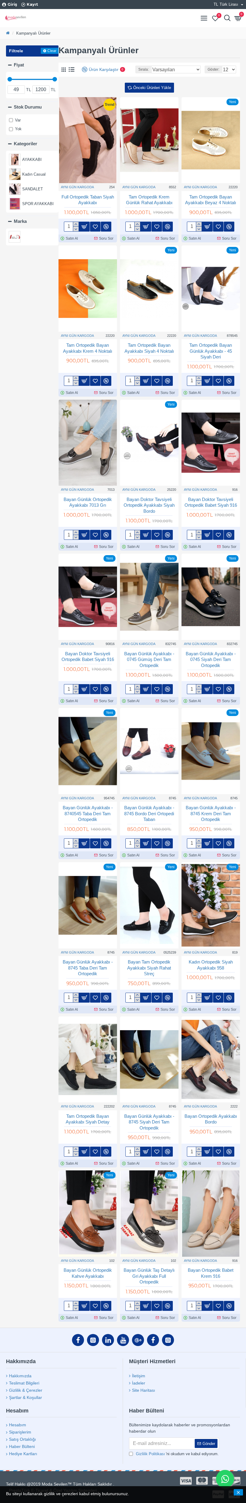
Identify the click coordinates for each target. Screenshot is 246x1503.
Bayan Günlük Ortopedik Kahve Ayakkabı (88, 1273)
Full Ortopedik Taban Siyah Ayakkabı (88, 199)
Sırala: (143, 69)
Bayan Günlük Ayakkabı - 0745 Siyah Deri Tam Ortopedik (211, 659)
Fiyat (19, 64)
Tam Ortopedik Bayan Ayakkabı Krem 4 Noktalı (87, 348)
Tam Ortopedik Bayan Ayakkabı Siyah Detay (88, 1119)
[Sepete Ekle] (84, 843)
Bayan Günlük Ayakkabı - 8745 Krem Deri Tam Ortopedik (211, 813)
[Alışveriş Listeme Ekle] (95, 843)
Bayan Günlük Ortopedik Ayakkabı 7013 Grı (88, 502)
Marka (20, 221)
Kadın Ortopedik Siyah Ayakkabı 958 (211, 964)
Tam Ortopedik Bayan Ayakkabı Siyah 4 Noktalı (149, 348)
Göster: (213, 69)
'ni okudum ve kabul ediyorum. (177, 1454)
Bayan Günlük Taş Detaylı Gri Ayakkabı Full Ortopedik (149, 1276)
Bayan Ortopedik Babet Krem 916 (210, 1273)
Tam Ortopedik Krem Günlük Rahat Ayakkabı (149, 199)
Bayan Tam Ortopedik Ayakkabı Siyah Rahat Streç (149, 967)
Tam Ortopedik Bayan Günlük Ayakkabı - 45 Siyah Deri (210, 351)
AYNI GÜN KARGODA (77, 187)
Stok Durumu (28, 106)
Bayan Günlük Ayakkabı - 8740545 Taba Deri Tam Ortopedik (88, 813)
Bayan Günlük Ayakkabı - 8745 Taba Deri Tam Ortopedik (88, 967)
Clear (51, 51)
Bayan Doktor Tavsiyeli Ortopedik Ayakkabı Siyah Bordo (149, 505)
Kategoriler (25, 143)
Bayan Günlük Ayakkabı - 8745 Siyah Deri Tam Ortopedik (149, 1122)
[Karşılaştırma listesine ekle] (106, 843)
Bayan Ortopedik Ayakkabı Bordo (210, 1119)
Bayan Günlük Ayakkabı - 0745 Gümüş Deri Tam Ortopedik (149, 659)
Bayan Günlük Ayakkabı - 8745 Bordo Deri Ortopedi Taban (149, 813)
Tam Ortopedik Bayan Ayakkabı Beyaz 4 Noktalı (210, 199)
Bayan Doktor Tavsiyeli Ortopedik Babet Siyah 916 (210, 502)
